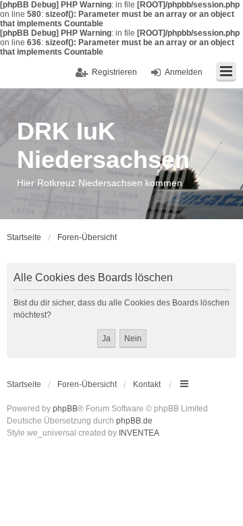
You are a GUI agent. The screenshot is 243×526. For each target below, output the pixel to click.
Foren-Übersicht (87, 384)
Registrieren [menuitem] (114, 72)
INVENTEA (139, 433)
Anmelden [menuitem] (183, 72)
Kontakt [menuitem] (147, 384)
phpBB (65, 408)
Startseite (24, 384)
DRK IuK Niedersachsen (103, 145)
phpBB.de (134, 421)
